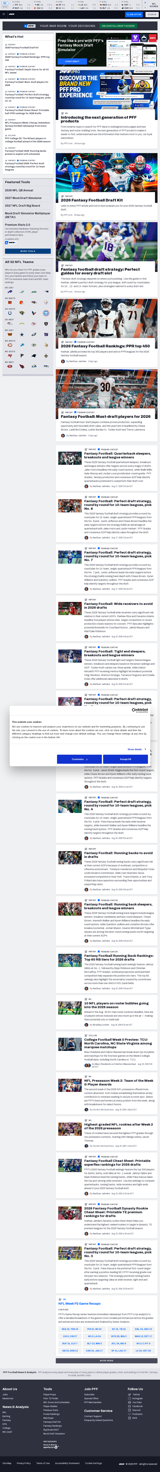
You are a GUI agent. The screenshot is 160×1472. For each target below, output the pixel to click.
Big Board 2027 (51, 1430)
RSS (134, 1418)
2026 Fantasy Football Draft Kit (22, 47)
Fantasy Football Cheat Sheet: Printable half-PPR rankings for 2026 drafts (27, 112)
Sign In (152, 14)
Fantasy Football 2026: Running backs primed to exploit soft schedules (25, 152)
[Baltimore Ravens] (34, 303)
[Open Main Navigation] (3, 14)
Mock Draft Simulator (54, 1434)
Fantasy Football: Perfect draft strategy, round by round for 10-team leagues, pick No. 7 (118, 556)
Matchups (48, 1418)
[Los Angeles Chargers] (22, 324)
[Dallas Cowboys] (22, 334)
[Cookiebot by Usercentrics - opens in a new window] (134, 710)
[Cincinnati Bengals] (10, 303)
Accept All (125, 759)
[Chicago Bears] (10, 345)
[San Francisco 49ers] (10, 366)
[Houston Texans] (34, 313)
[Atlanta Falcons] (22, 356)
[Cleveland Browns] (22, 303)
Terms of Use (43, 1463)
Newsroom (7, 1398)
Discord (136, 1410)
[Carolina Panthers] (34, 356)
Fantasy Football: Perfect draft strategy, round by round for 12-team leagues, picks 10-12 (28, 97)
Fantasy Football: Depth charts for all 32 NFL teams (27, 71)
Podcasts (137, 1414)
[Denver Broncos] (10, 324)
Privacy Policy (24, 1463)
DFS (4, 1424)
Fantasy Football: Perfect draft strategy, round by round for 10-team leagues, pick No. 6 (118, 702)
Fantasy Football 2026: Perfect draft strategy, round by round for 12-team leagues (25, 166)
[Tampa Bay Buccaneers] (10, 356)
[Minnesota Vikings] (46, 345)
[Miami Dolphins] (22, 292)
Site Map (6, 1463)
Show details (135, 749)
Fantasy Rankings (52, 1426)
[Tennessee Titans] (46, 313)
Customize (78, 759)
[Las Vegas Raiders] (46, 324)
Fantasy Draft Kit (52, 1422)
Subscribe (89, 1394)
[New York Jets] (34, 292)
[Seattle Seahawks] (46, 366)
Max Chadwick (103, 1064)
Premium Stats (50, 1410)
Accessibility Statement (67, 1463)
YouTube (137, 1402)
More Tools (27, 251)
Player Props (49, 1394)
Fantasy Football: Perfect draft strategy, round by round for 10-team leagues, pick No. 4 (118, 805)
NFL (5, 3)
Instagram (137, 1398)
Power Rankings (51, 1414)
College (93, 1035)
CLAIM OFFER (134, 14)
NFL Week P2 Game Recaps (79, 1303)
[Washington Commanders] (10, 334)
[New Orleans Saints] (46, 356)
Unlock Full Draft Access (118, 26)
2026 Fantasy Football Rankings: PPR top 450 (27, 58)
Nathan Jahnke (78, 361)
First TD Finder (50, 1398)
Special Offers (91, 1398)
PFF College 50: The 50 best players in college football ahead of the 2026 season (28, 140)
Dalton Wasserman (125, 1064)
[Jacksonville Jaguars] (22, 313)
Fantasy (69, 196)
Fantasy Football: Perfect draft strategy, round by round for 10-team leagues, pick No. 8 (118, 504)
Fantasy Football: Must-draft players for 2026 (26, 83)
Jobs (5, 1394)
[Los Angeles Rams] (34, 366)
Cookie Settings (93, 1463)
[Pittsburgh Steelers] (46, 303)
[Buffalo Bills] (10, 292)
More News (106, 1361)
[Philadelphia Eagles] (34, 334)
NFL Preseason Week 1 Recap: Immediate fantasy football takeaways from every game (27, 126)
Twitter (136, 1394)
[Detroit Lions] (22, 345)
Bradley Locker (101, 1025)
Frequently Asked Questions (98, 1420)
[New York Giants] (46, 334)
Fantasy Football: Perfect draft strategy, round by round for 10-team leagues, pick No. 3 (118, 1252)
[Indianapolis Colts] (10, 313)
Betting (6, 1416)
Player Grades (50, 1406)
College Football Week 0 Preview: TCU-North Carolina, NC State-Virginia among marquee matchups (118, 1043)
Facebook (137, 1406)
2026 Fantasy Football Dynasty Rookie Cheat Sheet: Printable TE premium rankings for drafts (116, 1212)
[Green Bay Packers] (34, 345)
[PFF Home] (12, 14)
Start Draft (72, 61)
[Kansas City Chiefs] (34, 324)
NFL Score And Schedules (56, 1402)
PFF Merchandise (92, 1402)
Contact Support (93, 1416)
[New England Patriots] (46, 292)
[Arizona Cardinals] (22, 366)
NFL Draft (7, 1432)
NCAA (5, 7)
